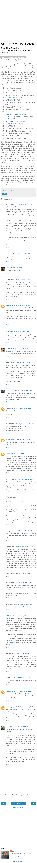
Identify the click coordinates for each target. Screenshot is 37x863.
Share (4, 193)
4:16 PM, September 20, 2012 (24, 582)
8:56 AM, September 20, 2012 (21, 254)
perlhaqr (8, 305)
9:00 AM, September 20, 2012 (24, 279)
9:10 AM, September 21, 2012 (23, 707)
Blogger (22, 861)
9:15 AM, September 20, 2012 (19, 331)
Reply (7, 248)
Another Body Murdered (14, 117)
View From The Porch (17, 44)
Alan (33, 68)
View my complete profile (18, 856)
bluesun (8, 254)
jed (7, 616)
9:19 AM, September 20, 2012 (20, 362)
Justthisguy (10, 707)
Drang (8, 439)
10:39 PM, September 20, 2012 (20, 677)
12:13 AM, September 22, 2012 (22, 726)
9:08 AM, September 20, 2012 (21, 305)
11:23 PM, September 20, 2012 (21, 691)
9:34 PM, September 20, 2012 (23, 653)
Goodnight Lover (11, 98)
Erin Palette (9, 390)
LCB (7, 453)
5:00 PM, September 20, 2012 (23, 604)
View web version (18, 807)
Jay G (8, 267)
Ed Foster (9, 726)
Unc (30, 66)
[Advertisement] (18, 21)
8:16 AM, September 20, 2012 (24, 204)
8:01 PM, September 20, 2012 (17, 616)
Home (18, 803)
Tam (13, 851)
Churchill (12, 642)
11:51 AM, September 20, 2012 (20, 439)
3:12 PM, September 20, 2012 (25, 546)
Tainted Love (13, 411)
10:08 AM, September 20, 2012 (24, 424)
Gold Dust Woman (12, 124)
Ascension (9, 114)
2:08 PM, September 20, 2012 (24, 479)
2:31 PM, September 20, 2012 (24, 531)
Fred (7, 349)
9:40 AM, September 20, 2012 (23, 390)
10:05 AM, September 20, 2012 (21, 408)
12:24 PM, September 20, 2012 (19, 453)
